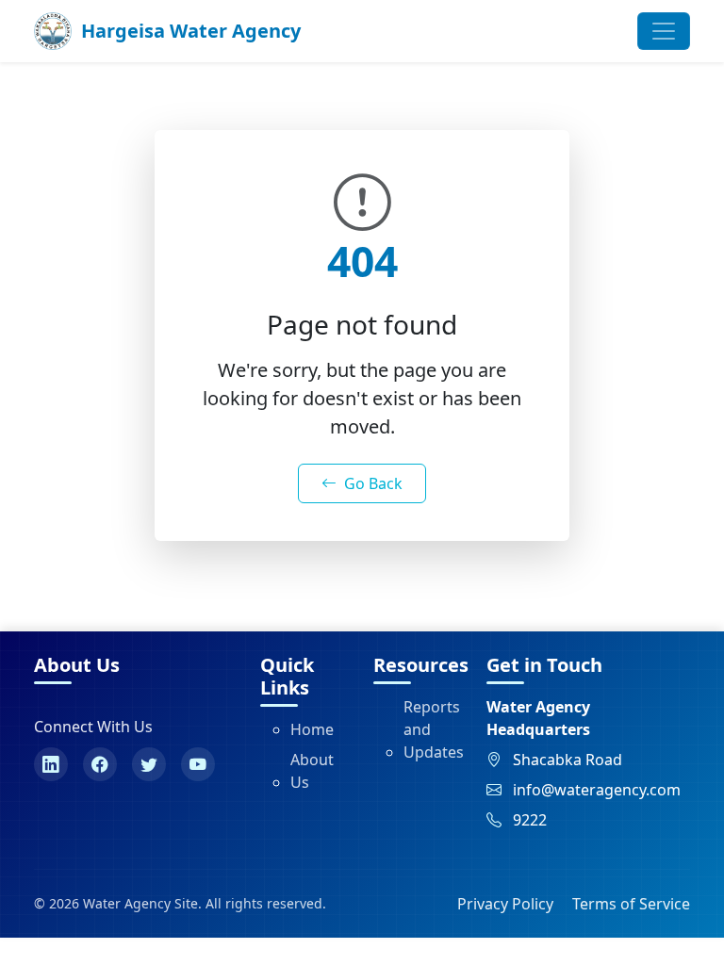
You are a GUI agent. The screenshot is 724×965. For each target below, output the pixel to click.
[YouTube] (198, 764)
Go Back (373, 483)
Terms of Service (631, 903)
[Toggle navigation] (663, 31)
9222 (530, 820)
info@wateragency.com (597, 789)
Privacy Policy (505, 903)
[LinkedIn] (51, 764)
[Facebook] (100, 764)
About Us (312, 771)
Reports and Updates (433, 729)
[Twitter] (149, 764)
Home (312, 729)
